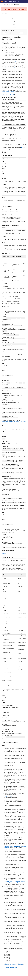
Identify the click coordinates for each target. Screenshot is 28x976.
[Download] (22, 33)
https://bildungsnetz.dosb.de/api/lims (10, 61)
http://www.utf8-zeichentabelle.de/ (11, 967)
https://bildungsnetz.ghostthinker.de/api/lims (11, 67)
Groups (10, 1)
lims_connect (4, 16)
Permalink (14, 27)
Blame (14, 21)
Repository (16, 4)
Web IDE (13, 33)
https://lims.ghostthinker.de (8, 94)
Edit (9, 33)
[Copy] (18, 33)
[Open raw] (20, 33)
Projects (5, 1)
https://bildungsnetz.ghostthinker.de (12, 796)
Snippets (14, 1)
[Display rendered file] (6, 33)
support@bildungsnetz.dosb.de (9, 91)
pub (5, 4)
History (14, 24)
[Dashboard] (2, 1)
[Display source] (4, 33)
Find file (14, 18)
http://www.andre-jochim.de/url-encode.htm (13, 964)
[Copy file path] (10, 30)
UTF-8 (22, 147)
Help (18, 1)
